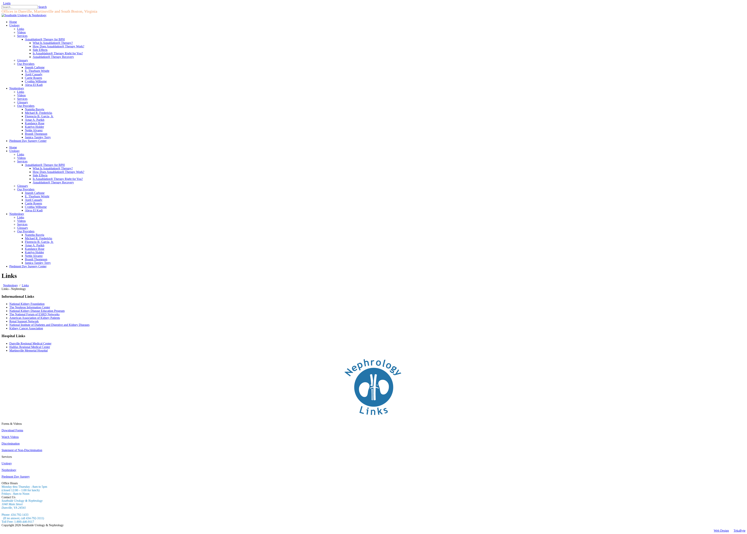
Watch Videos (10, 437)
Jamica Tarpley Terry (38, 262)
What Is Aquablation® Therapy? (53, 168)
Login (7, 3)
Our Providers (25, 189)
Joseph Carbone (35, 193)
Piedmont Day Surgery (16, 476)
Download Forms (12, 430)
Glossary (22, 186)
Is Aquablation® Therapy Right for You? (58, 179)
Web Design (721, 530)
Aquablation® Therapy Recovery (53, 182)
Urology (14, 151)
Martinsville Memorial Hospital (28, 350)
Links (20, 154)
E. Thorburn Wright (37, 196)
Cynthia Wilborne (36, 207)
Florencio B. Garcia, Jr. (39, 241)
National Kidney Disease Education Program (37, 310)
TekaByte (739, 530)
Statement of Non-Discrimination (22, 450)
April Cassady (33, 200)
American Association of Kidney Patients (34, 317)
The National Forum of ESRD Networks (34, 314)
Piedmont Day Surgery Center (27, 266)
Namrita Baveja (34, 234)
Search (42, 7)
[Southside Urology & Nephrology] (24, 15)
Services (22, 161)
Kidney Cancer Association (26, 328)
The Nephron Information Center (29, 307)
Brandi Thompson (36, 259)
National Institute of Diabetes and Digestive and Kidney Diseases (49, 324)
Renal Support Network (24, 321)
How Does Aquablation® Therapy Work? (58, 172)
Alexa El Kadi (34, 210)
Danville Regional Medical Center (30, 343)
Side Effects (40, 175)
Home (13, 147)
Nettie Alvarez (34, 255)
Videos (21, 158)
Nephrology (16, 214)
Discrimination (11, 443)
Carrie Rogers (33, 203)
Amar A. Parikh (34, 245)
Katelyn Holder (34, 252)
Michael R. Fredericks (38, 238)
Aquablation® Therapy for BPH (45, 165)
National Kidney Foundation (27, 303)
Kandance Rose (34, 248)
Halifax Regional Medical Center (29, 347)
